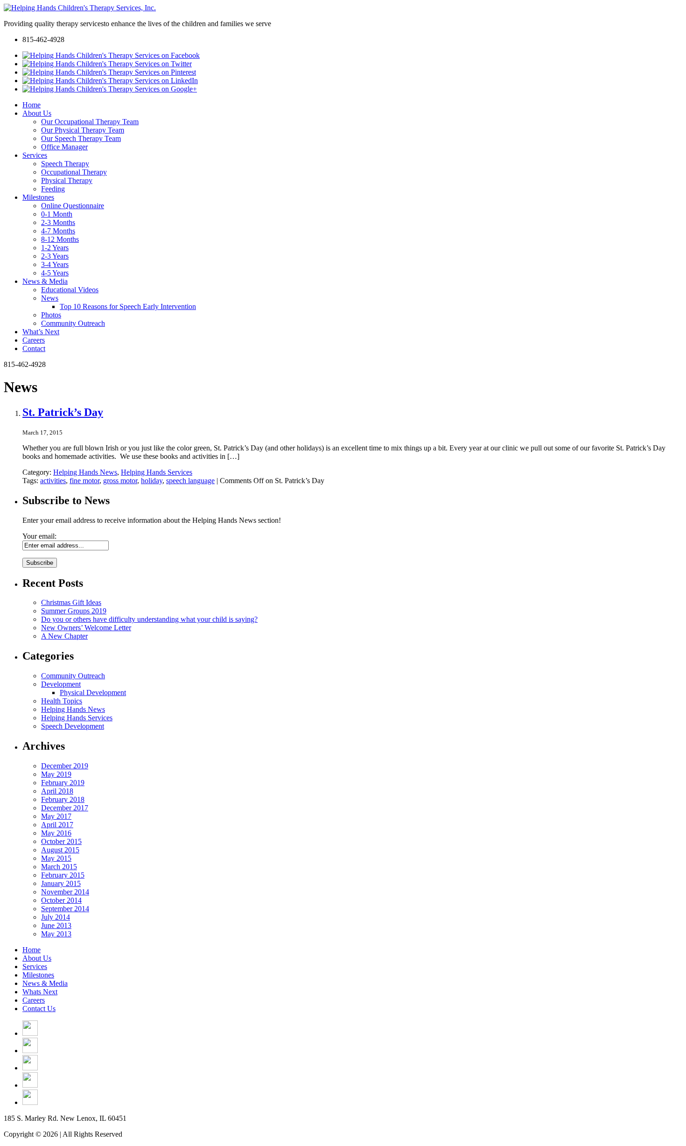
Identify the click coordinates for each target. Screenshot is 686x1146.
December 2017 (64, 808)
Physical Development (93, 692)
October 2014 (61, 900)
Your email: (39, 536)
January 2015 (61, 883)
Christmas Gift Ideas (71, 602)
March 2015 (59, 867)
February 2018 (62, 799)
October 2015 (61, 841)
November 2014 (65, 892)
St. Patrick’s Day (62, 412)
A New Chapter (64, 636)
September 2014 (65, 909)
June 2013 (56, 925)
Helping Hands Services (156, 472)
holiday (151, 481)
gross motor (120, 481)
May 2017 (56, 816)
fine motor (84, 481)
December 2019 (64, 766)
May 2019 (56, 774)
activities (53, 481)
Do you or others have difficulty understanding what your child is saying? (149, 619)
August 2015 (60, 850)
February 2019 (62, 783)
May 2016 (56, 833)
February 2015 (62, 875)
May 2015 (56, 858)
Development (61, 684)
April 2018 (57, 791)
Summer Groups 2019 (73, 611)
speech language (190, 481)
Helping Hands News (85, 472)
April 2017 (57, 825)
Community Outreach (73, 676)
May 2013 (56, 934)
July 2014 (55, 917)
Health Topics (61, 701)
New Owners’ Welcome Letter (86, 628)
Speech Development (72, 726)
